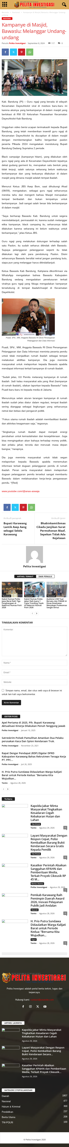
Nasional (16, 12)
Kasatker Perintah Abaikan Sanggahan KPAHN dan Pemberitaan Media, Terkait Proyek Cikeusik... (44, 1069)
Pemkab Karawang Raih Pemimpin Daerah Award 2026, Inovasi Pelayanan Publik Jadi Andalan (47, 900)
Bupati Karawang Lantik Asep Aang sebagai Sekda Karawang (15, 528)
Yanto (5, 783)
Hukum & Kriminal (11, 1106)
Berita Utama (37, 883)
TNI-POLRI (35, 824)
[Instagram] (31, 1007)
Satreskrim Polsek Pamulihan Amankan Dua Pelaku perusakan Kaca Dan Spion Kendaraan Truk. (33, 739)
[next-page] (36, 613)
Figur (33, 939)
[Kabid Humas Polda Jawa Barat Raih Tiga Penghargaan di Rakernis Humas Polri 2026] (12, 589)
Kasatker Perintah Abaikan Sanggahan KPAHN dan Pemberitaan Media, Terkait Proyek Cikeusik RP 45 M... (48, 872)
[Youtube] (45, 1007)
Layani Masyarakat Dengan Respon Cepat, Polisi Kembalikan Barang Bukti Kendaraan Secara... (43, 1051)
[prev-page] (32, 613)
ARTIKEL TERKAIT (25, 576)
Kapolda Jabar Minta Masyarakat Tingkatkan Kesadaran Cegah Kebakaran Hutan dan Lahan (46, 813)
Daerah (34, 910)
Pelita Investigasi (17, 43)
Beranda (5, 12)
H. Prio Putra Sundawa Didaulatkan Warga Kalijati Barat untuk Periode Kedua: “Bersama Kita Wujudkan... (32, 775)
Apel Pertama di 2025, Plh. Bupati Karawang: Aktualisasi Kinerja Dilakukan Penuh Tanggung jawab (33, 724)
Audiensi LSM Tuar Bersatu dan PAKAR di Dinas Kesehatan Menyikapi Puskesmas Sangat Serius (57, 603)
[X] (13, 52)
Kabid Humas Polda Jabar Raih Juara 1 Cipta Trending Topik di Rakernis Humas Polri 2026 (34, 603)
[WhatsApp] (29, 52)
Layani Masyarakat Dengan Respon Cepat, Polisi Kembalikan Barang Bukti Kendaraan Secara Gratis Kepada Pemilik (49, 843)
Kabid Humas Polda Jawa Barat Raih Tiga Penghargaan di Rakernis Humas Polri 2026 (12, 603)
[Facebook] (5, 52)
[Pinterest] (21, 52)
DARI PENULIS (45, 576)
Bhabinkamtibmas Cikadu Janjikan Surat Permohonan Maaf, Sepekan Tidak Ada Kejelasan (50, 530)
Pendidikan (7, 1112)
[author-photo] (34, 554)
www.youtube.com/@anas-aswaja (20, 491)
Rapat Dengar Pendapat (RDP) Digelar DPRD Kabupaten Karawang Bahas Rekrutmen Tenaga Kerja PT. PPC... (34, 756)
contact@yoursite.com (42, 999)
